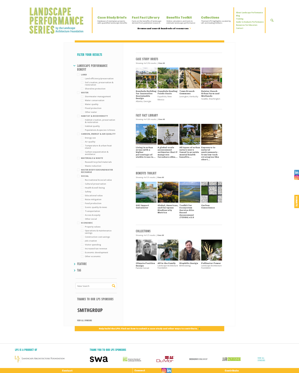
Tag (79, 270)
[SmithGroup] (96, 310)
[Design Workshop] (205, 359)
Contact (239, 28)
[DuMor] (172, 359)
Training (239, 18)
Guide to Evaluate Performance (250, 21)
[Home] (58, 20)
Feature (82, 263)
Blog (238, 15)
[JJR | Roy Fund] (239, 359)
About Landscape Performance (249, 12)
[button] (97, 67)
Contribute (232, 370)
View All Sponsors (84, 320)
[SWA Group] (106, 359)
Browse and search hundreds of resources (163, 28)
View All (161, 63)
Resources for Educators (246, 25)
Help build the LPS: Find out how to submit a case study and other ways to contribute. (148, 328)
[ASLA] (139, 359)
